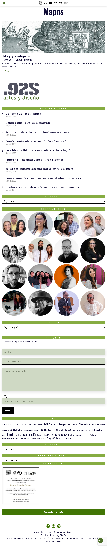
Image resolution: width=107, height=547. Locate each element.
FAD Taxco (88, 430)
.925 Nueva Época (9, 424)
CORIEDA (4, 430)
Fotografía (97, 430)
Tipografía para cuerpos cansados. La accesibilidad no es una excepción (34, 159)
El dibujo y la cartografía (16, 56)
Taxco (38, 438)
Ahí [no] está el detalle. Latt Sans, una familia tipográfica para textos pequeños (37, 132)
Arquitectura (38, 424)
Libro (45, 435)
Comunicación (99, 424)
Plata (16, 439)
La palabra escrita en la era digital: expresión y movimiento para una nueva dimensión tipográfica (44, 187)
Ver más (5, 70)
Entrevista (74, 430)
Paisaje (78, 435)
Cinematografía (86, 424)
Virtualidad (69, 439)
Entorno (66, 430)
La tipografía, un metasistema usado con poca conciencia (29, 122)
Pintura (12, 438)
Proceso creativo (30, 439)
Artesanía (75, 424)
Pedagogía (94, 434)
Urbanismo (60, 438)
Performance (6, 439)
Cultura (20, 430)
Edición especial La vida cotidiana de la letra (23, 113)
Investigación (29, 434)
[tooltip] (14, 224)
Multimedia (52, 434)
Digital (36, 430)
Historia (10, 434)
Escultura (81, 430)
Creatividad (12, 429)
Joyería (40, 434)
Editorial (59, 430)
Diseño (43, 429)
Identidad (18, 435)
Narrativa (62, 435)
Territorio (43, 439)
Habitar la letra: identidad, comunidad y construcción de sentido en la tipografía (38, 150)
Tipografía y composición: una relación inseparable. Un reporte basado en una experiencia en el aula (45, 178)
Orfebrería (72, 434)
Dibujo (31, 430)
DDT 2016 (26, 430)
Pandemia (85, 434)
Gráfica (3, 435)
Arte (47, 424)
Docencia (52, 430)
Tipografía (51, 438)
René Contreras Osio (23, 60)
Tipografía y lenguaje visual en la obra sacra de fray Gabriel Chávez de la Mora (37, 141)
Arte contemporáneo (60, 424)
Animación (20, 425)
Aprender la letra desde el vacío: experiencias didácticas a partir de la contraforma (39, 168)
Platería (22, 438)
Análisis (28, 424)
